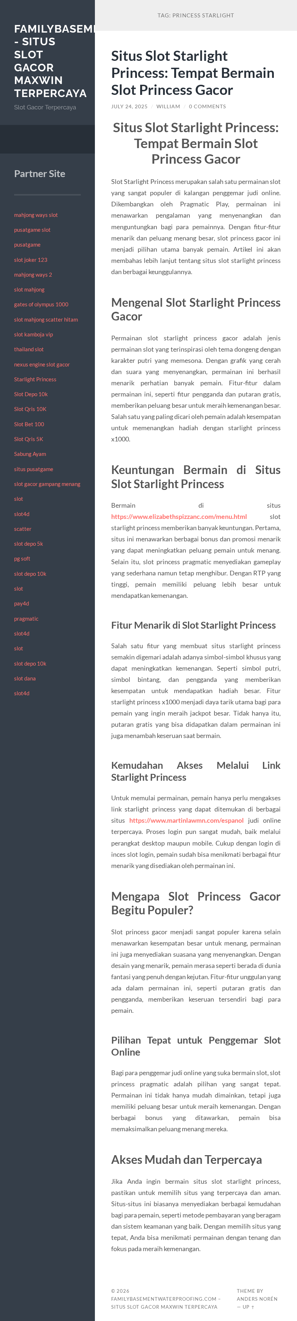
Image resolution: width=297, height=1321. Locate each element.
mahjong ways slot (36, 214)
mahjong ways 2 (33, 274)
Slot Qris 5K (28, 439)
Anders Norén (257, 1299)
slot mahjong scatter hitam (46, 319)
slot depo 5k (28, 543)
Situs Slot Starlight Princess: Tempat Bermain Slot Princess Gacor (193, 72)
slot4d (21, 514)
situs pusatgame (33, 469)
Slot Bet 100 (29, 424)
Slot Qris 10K (30, 409)
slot (18, 498)
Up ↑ (249, 1307)
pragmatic (26, 618)
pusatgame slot (32, 229)
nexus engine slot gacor (42, 364)
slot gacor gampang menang (47, 484)
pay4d (21, 603)
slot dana (25, 678)
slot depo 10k (30, 573)
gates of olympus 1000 (41, 304)
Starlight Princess (35, 379)
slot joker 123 (30, 259)
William (168, 106)
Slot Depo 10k (31, 394)
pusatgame (27, 244)
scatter (23, 528)
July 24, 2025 (129, 106)
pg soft (22, 558)
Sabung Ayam (30, 453)
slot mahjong (29, 289)
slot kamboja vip (33, 334)
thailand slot (29, 349)
